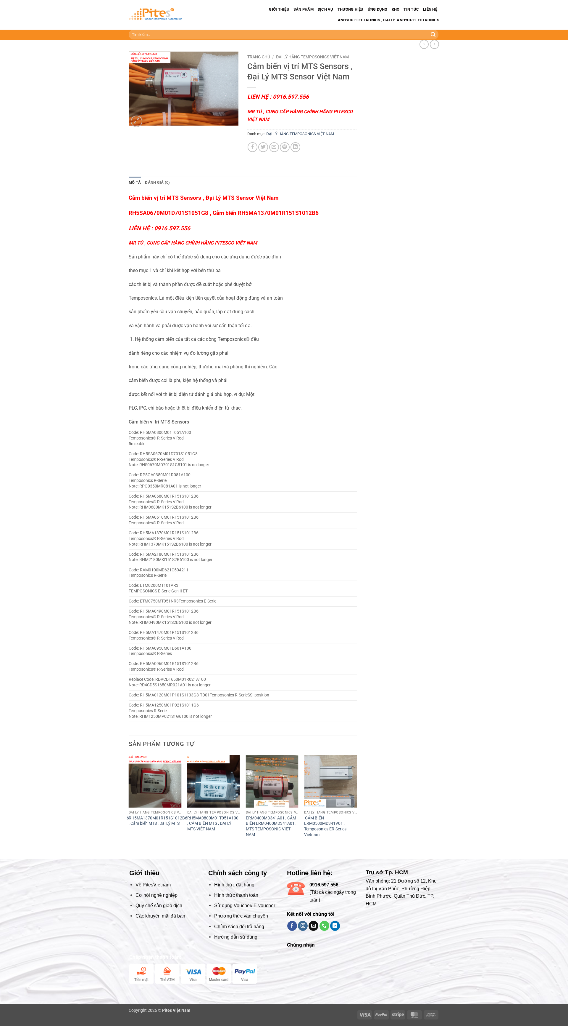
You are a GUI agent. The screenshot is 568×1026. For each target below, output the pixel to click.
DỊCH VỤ (325, 9)
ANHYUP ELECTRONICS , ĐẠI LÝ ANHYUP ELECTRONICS (388, 20)
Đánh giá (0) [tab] (157, 182)
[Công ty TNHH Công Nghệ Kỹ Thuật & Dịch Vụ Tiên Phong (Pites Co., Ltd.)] (155, 15)
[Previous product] (434, 44)
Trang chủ (258, 57)
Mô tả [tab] (135, 182)
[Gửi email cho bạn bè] (274, 147)
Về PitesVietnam (153, 884)
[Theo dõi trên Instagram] (303, 926)
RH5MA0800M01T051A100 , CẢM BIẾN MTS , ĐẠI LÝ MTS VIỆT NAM (212, 824)
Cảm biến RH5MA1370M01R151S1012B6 (266, 213)
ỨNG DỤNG (378, 9)
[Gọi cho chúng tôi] (324, 926)
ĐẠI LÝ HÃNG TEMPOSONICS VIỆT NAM (312, 57)
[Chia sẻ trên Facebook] (252, 147)
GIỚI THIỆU (279, 9)
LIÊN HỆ (430, 9)
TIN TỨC (411, 9)
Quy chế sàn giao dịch (158, 905)
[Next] (356, 802)
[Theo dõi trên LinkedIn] (335, 926)
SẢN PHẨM (303, 9)
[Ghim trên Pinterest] (285, 147)
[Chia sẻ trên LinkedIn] (295, 147)
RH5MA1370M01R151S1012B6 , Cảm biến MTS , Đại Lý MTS (158, 821)
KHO (396, 9)
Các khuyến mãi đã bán (160, 915)
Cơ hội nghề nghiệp (156, 895)
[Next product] (424, 44)
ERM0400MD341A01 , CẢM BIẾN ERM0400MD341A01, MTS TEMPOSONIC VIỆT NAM (271, 826)
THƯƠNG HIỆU (351, 9)
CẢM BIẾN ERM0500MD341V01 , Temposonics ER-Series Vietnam (325, 826)
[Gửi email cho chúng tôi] (313, 926)
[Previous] (129, 802)
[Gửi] (433, 35)
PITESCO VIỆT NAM (236, 243)
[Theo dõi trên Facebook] (292, 926)
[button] (136, 121)
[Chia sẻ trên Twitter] (263, 147)
